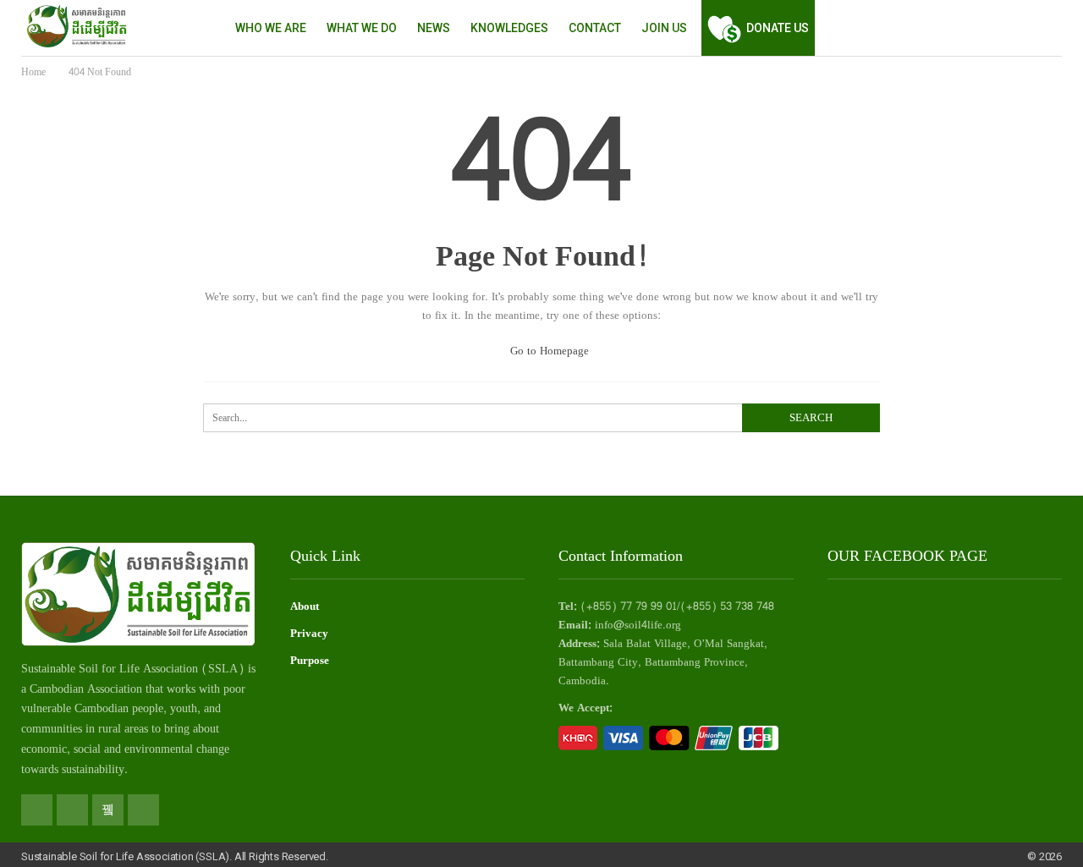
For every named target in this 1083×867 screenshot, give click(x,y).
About (304, 606)
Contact (595, 28)
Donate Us (777, 28)
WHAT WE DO (362, 28)
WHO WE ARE (270, 28)
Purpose (309, 660)
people (147, 708)
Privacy (309, 633)
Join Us (664, 28)
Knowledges (509, 28)
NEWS (433, 28)
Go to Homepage (548, 351)
